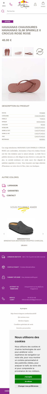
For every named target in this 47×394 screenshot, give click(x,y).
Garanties (13, 191)
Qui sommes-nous (23, 317)
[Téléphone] (12, 4)
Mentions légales (23, 321)
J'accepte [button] (28, 377)
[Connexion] (35, 4)
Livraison (13, 186)
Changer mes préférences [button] (28, 386)
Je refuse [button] (28, 381)
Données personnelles (23, 328)
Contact (11, 195)
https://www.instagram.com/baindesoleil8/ (23, 313)
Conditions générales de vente (23, 324)
